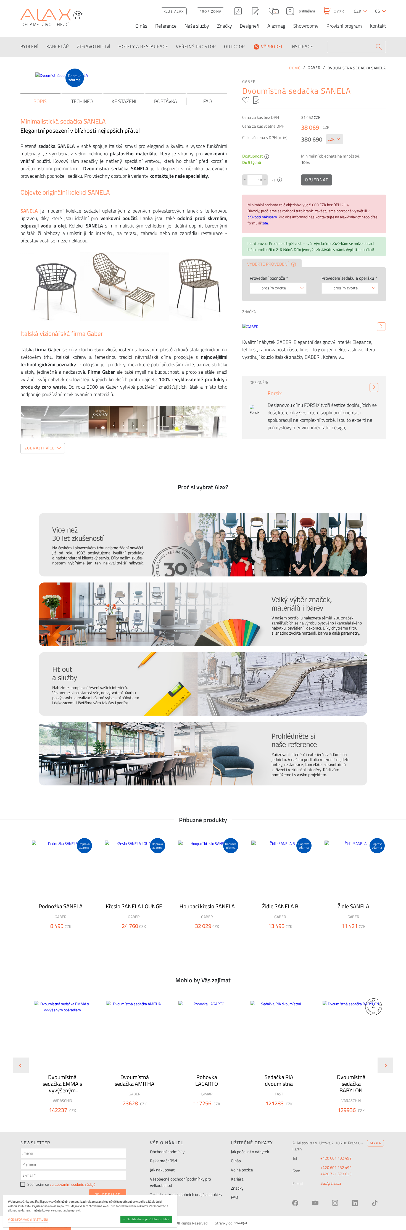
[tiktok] (375, 1203)
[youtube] (315, 1203)
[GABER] (381, 326)
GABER (249, 81)
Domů (295, 68)
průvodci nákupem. (263, 217)
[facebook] (295, 1203)
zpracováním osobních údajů (72, 1184)
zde (265, 223)
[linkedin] (355, 1203)
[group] (59, 1061)
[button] (77, 1120)
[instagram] (335, 1203)
